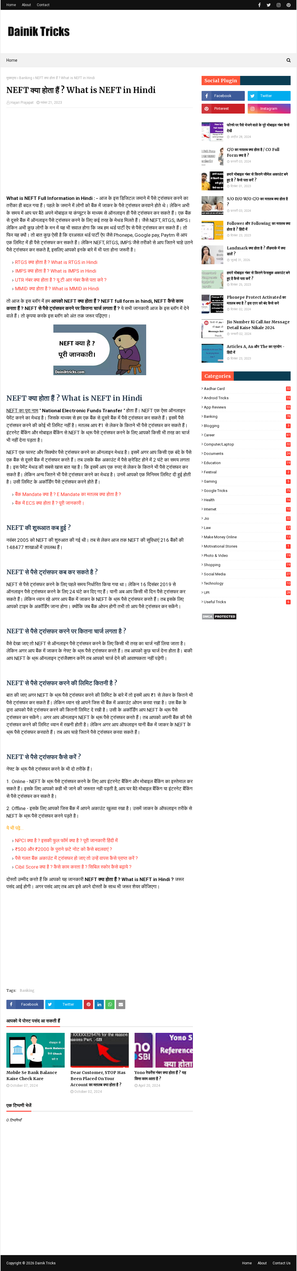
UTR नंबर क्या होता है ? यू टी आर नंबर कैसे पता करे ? (60, 280)
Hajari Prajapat (22, 103)
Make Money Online (247, 537)
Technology (247, 583)
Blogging (246, 426)
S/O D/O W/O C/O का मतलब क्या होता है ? (257, 201)
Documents (247, 453)
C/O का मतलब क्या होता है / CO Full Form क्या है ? (253, 152)
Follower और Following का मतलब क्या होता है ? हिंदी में (258, 226)
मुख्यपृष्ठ (11, 78)
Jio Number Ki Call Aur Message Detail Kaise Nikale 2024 (258, 325)
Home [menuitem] (11, 60)
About (26, 5)
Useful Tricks (246, 602)
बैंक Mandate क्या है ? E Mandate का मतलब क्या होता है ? (68, 494)
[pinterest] (288, 5)
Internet (247, 509)
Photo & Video (247, 555)
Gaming (246, 481)
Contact (43, 5)
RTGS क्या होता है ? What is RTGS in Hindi (56, 262)
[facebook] (259, 5)
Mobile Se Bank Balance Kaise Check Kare (31, 1075)
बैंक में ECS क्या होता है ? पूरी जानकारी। (49, 503)
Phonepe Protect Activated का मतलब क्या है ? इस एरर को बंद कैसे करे (256, 300)
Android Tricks (247, 398)
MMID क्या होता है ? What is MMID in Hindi (57, 288)
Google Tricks (247, 490)
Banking (25, 78)
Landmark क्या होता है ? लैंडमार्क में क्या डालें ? (256, 251)
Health (247, 500)
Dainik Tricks (45, 1263)
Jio (247, 518)
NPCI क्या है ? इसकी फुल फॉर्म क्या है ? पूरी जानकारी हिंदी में (66, 840)
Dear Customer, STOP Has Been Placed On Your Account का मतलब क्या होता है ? (98, 1078)
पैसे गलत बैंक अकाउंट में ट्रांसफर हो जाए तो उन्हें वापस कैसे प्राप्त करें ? (76, 858)
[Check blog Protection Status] (219, 618)
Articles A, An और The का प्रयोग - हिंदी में (256, 349)
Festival (246, 472)
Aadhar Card (247, 388)
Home (11, 5)
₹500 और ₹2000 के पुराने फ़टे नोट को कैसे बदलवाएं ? (63, 849)
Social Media (247, 574)
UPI (247, 592)
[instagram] (278, 5)
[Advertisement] (99, 154)
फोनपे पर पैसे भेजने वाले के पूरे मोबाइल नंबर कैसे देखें (258, 128)
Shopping (247, 565)
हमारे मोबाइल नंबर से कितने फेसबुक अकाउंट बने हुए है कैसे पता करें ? (258, 275)
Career (247, 435)
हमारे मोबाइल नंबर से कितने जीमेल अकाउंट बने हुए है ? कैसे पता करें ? (257, 177)
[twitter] (268, 5)
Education (247, 463)
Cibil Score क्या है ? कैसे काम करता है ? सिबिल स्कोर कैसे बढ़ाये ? (73, 867)
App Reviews (247, 407)
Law (247, 528)
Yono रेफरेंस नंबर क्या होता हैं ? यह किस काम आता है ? (160, 1075)
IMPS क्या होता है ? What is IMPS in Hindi (55, 271)
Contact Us (282, 1263)
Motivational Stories (246, 546)
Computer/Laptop (247, 444)
